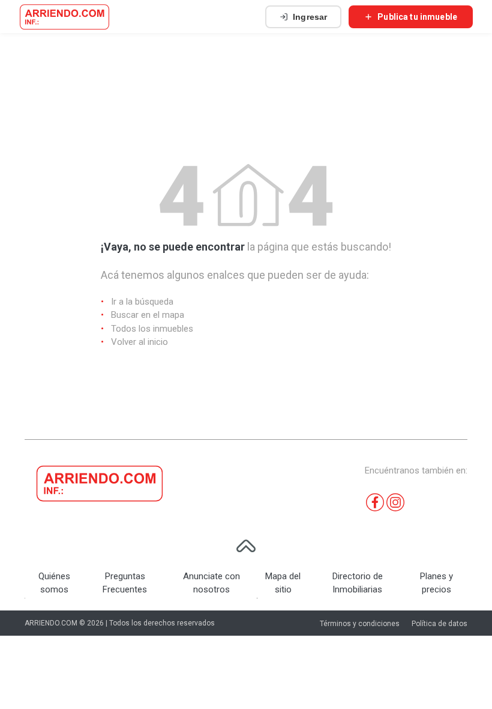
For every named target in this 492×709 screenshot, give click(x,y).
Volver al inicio (139, 341)
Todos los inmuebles (152, 328)
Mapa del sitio (283, 583)
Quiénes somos (54, 583)
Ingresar (310, 17)
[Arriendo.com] (64, 17)
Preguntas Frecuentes (125, 583)
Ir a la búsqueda (142, 301)
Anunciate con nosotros (211, 583)
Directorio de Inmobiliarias (357, 583)
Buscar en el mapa (147, 314)
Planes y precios (436, 583)
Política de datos (439, 623)
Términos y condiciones (360, 623)
